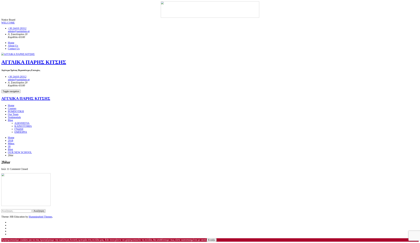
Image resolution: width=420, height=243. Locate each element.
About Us (13, 45)
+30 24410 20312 (17, 28)
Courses (12, 108)
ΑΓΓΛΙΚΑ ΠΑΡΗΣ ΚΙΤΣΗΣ (33, 62)
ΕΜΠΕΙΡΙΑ (20, 132)
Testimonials (14, 117)
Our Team (13, 114)
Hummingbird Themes (40, 216)
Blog (10, 120)
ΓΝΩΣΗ (18, 129)
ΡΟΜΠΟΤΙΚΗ (16, 111)
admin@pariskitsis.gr (19, 31)
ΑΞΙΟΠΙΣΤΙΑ (22, 123)
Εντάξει (211, 240)
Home (11, 42)
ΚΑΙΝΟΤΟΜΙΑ (23, 126)
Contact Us (14, 48)
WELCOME (8, 22)
